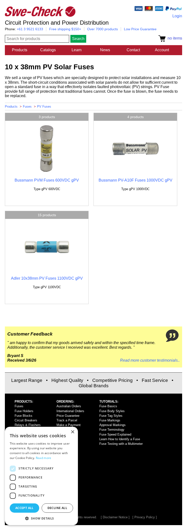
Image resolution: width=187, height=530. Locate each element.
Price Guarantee (67, 416)
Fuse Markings (109, 420)
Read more (43, 458)
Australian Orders (68, 406)
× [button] (72, 432)
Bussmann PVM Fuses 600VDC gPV (47, 180)
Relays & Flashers (28, 425)
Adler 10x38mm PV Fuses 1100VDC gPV (47, 278)
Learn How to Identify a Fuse (119, 439)
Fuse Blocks (23, 416)
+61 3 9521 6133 (30, 29)
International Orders (70, 411)
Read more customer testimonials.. (150, 360)
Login (177, 16)
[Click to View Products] (46, 172)
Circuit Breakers (26, 420)
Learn (77, 50)
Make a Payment (68, 425)
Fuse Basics (108, 406)
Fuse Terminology (111, 429)
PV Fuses (44, 106)
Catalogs (48, 50)
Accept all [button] (24, 508)
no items (174, 38)
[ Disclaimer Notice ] (115, 517)
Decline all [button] (57, 508)
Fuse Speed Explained (115, 434)
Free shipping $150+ (65, 29)
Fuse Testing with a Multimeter (121, 444)
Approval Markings (112, 425)
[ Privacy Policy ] (144, 517)
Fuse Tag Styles (110, 416)
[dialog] (41, 476)
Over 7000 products (102, 29)
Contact (133, 50)
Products (19, 50)
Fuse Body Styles (112, 411)
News (105, 50)
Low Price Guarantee (140, 29)
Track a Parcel (66, 420)
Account (162, 50)
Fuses (27, 106)
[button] (41, 518)
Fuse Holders (24, 411)
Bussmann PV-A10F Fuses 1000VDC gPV (135, 180)
